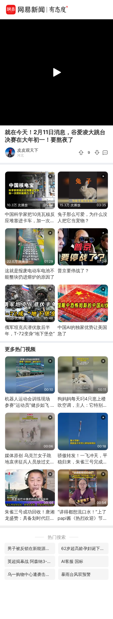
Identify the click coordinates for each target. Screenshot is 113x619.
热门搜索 (57, 537)
